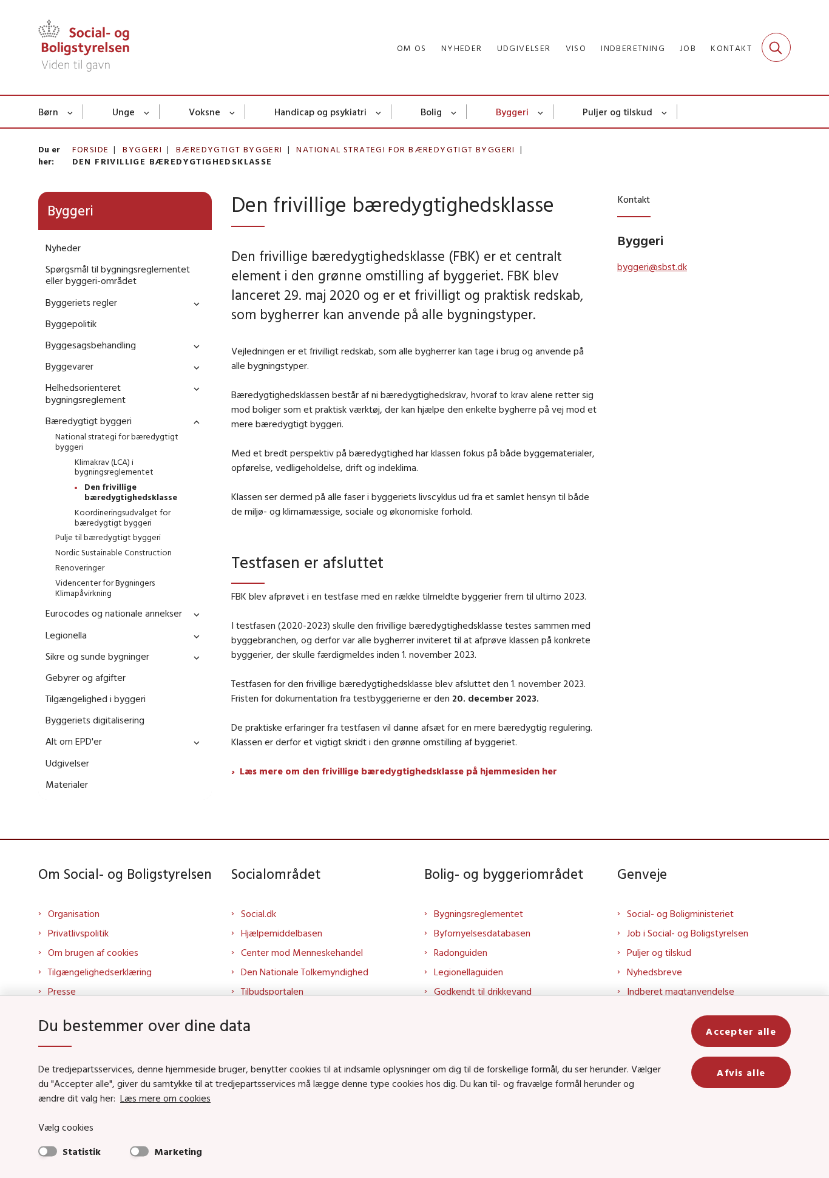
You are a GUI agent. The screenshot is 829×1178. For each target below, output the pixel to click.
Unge (123, 112)
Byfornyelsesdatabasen (482, 933)
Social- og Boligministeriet (680, 913)
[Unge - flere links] (147, 111)
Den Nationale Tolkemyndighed (304, 972)
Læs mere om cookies (165, 1098)
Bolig (431, 112)
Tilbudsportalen (272, 991)
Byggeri (512, 112)
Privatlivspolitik (78, 933)
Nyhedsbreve (654, 972)
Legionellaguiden (468, 972)
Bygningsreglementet (478, 913)
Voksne (204, 112)
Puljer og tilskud (617, 112)
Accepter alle (741, 1031)
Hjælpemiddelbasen (281, 933)
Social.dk (258, 913)
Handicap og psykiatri (320, 112)
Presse (62, 991)
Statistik (82, 1151)
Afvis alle (741, 1072)
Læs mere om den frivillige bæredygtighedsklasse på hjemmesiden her (400, 771)
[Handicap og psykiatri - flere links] (379, 111)
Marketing (178, 1151)
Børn (48, 112)
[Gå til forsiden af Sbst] (83, 47)
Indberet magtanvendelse (680, 991)
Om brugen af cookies (93, 952)
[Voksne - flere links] (232, 111)
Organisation (74, 913)
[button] (194, 303)
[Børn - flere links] (70, 111)
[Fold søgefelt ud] (776, 47)
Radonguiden (460, 952)
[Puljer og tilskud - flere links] (664, 111)
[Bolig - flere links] (454, 111)
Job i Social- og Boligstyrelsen (687, 933)
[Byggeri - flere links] (541, 111)
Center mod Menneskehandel (302, 952)
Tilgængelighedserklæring (100, 972)
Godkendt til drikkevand (483, 991)
